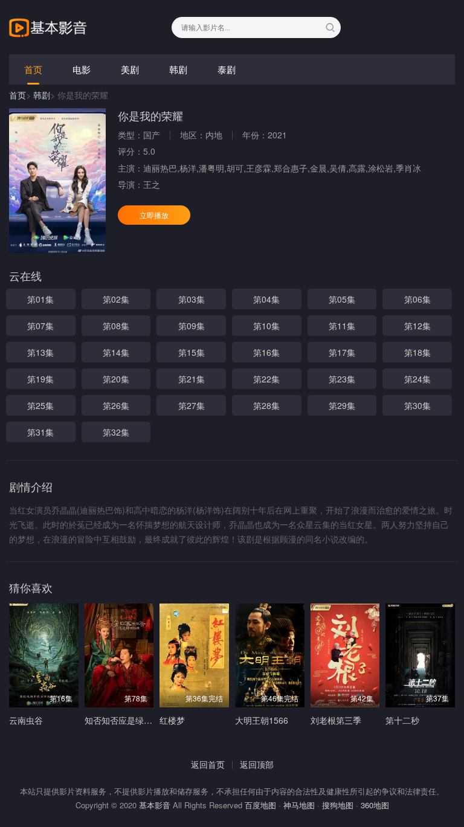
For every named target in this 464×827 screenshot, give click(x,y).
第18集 (417, 352)
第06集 (417, 299)
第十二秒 (402, 720)
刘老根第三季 (336, 720)
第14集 (116, 352)
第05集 (342, 299)
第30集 (417, 405)
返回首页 (208, 764)
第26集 (116, 405)
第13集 (40, 352)
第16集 (266, 352)
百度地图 (260, 805)
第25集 (40, 405)
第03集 (191, 299)
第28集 (266, 405)
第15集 (191, 352)
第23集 (342, 379)
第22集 (266, 379)
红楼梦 (172, 720)
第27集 (191, 405)
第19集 (40, 379)
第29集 (342, 405)
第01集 (40, 299)
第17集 (342, 352)
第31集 (40, 432)
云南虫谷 (26, 720)
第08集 (116, 326)
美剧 (130, 69)
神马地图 (299, 805)
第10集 (266, 326)
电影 (81, 69)
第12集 (417, 326)
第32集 (116, 432)
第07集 (40, 326)
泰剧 (227, 69)
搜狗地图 (337, 805)
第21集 (191, 379)
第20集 (116, 379)
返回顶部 (257, 764)
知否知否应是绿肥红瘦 (127, 720)
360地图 (375, 805)
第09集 (191, 326)
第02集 (116, 299)
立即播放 (154, 215)
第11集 (342, 326)
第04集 (266, 299)
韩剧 (178, 69)
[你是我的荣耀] (57, 180)
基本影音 (154, 805)
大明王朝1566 (261, 720)
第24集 (417, 379)
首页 (33, 69)
